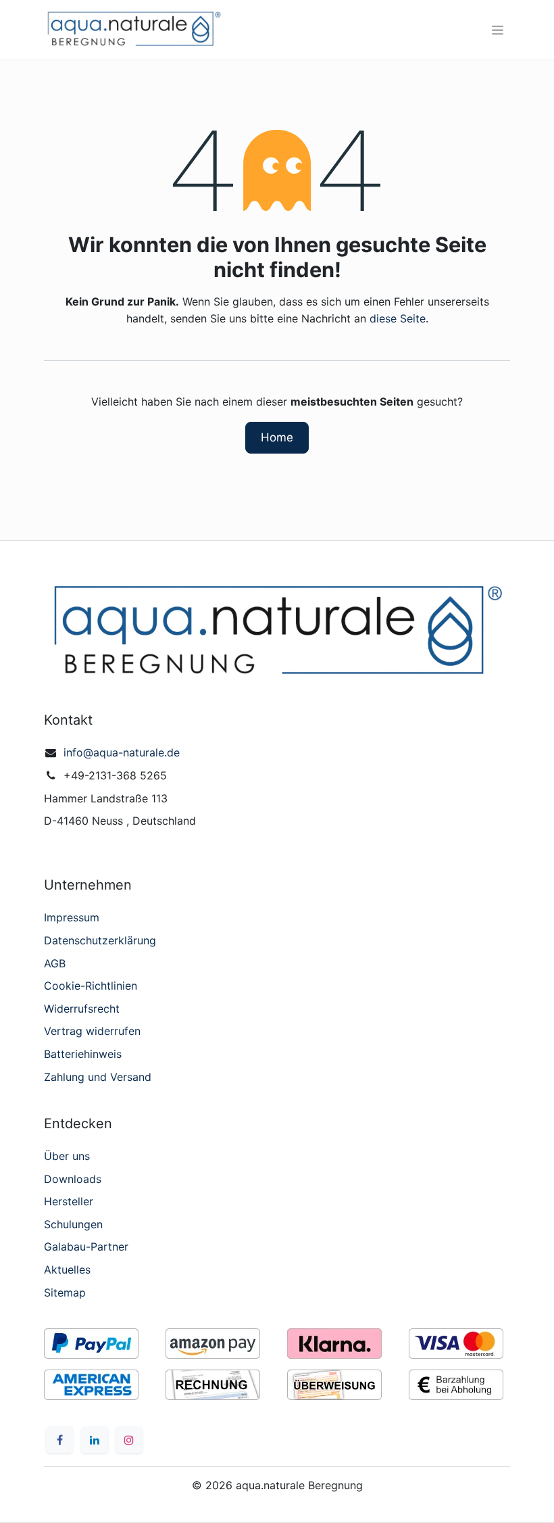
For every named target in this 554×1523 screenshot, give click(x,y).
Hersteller (68, 1201)
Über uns (67, 1156)
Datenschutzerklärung (100, 940)
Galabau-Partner (86, 1246)
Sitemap (65, 1292)
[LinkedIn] (94, 1439)
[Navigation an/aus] (497, 30)
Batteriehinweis (83, 1054)
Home (277, 437)
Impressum (71, 917)
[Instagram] (129, 1439)
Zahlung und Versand (97, 1077)
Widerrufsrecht (82, 1008)
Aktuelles (67, 1269)
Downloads (72, 1179)
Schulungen (73, 1224)
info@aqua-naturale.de (122, 752)
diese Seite (398, 318)
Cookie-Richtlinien (90, 985)
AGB (55, 963)
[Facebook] (59, 1439)
